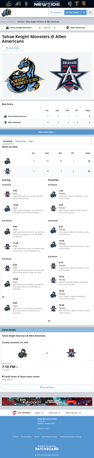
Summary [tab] (7, 141)
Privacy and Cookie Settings (70, 437)
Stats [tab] (31, 141)
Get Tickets (74, 12)
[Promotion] (47, 4)
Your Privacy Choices (49, 437)
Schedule (57, 12)
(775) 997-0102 (42, 428)
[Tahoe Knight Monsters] (6, 12)
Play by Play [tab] (20, 141)
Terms (36, 437)
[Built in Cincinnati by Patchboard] (47, 447)
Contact (16, 437)
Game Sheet (13, 48)
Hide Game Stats (45, 132)
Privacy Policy (26, 437)
